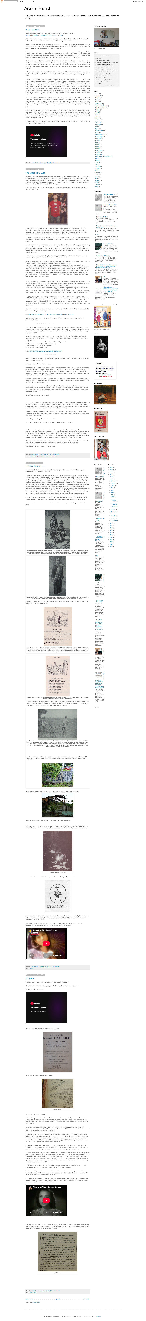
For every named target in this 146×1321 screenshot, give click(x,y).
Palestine (97, 152)
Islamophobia (99, 130)
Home (58, 1299)
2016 (111, 528)
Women (97, 180)
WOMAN (30, 978)
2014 (111, 523)
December (114, 520)
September (114, 512)
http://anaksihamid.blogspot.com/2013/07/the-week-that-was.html (44, 35)
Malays (32, 968)
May (112, 490)
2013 (111, 479)
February (113, 483)
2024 (111, 546)
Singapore (49, 456)
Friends (97, 116)
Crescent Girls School (101, 106)
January (113, 481)
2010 (111, 472)
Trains (97, 174)
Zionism (97, 184)
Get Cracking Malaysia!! (102, 256)
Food (96, 114)
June (112, 492)
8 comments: (57, 1290)
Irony (104, 276)
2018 (111, 532)
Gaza (96, 118)
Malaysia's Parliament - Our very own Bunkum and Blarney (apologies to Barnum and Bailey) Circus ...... (105, 266)
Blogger (99, 1316)
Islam (96, 128)
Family (97, 112)
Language (98, 138)
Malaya (97, 144)
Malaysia (45, 456)
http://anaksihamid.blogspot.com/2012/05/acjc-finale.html (45, 351)
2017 (111, 530)
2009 (111, 469)
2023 (111, 544)
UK (96, 178)
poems (97, 186)
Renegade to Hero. (108, 244)
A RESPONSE (33, 29)
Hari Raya (98, 120)
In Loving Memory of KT (109, 205)
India (96, 126)
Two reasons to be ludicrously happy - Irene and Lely (99, 538)
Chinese (40, 456)
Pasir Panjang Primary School (103, 156)
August (113, 509)
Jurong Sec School (100, 134)
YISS (96, 182)
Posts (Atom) (36, 1302)
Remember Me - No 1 (102, 217)
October (113, 515)
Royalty (97, 160)
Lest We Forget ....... (35, 466)
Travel (97, 176)
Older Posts (86, 1299)
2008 (111, 467)
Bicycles (97, 98)
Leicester (97, 140)
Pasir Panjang (99, 154)
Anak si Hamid (37, 8)
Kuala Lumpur (99, 136)
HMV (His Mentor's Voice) (110, 194)
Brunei (97, 102)
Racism (97, 158)
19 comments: (56, 162)
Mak (96, 142)
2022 (111, 542)
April (112, 488)
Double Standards (100, 108)
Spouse (34, 1292)
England (97, 110)
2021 (111, 539)
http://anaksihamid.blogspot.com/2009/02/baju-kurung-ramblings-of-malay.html (51, 314)
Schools (97, 162)
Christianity (98, 104)
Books (97, 100)
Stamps (97, 170)
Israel (96, 132)
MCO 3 (97, 235)
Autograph (98, 96)
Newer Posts (29, 1299)
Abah (96, 94)
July (112, 495)
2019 (111, 535)
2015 (111, 525)
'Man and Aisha (33, 456)
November (114, 518)
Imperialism (98, 124)
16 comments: (55, 454)
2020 (111, 537)
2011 (111, 474)
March (113, 485)
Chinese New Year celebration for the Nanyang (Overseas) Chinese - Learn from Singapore (110, 289)
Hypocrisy (98, 122)
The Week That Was (35, 173)
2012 (111, 476)
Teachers (55, 456)
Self (31, 1292)
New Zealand (99, 150)
